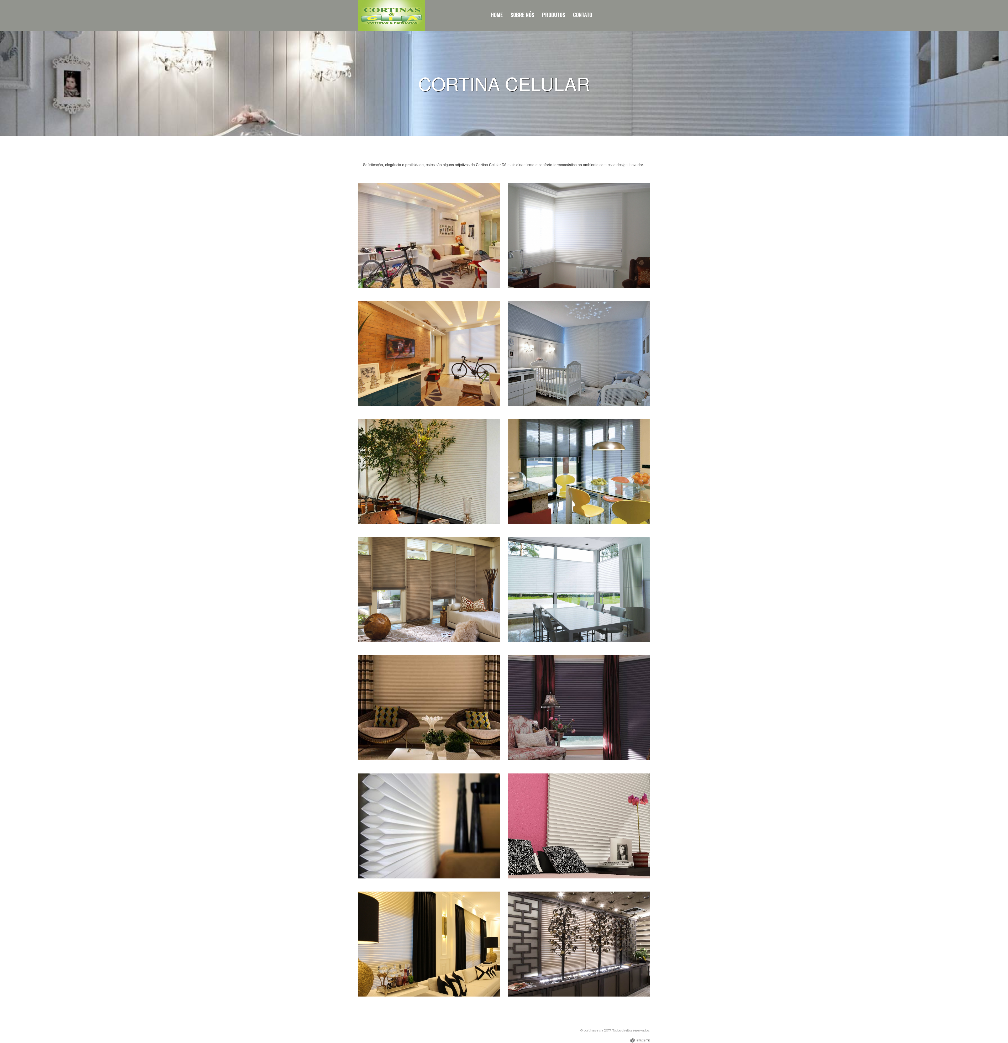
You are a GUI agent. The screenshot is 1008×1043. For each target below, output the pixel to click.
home (497, 15)
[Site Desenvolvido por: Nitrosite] (640, 1040)
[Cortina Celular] (429, 235)
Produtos (553, 15)
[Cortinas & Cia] (391, 14)
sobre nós (522, 15)
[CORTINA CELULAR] (579, 471)
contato (582, 15)
